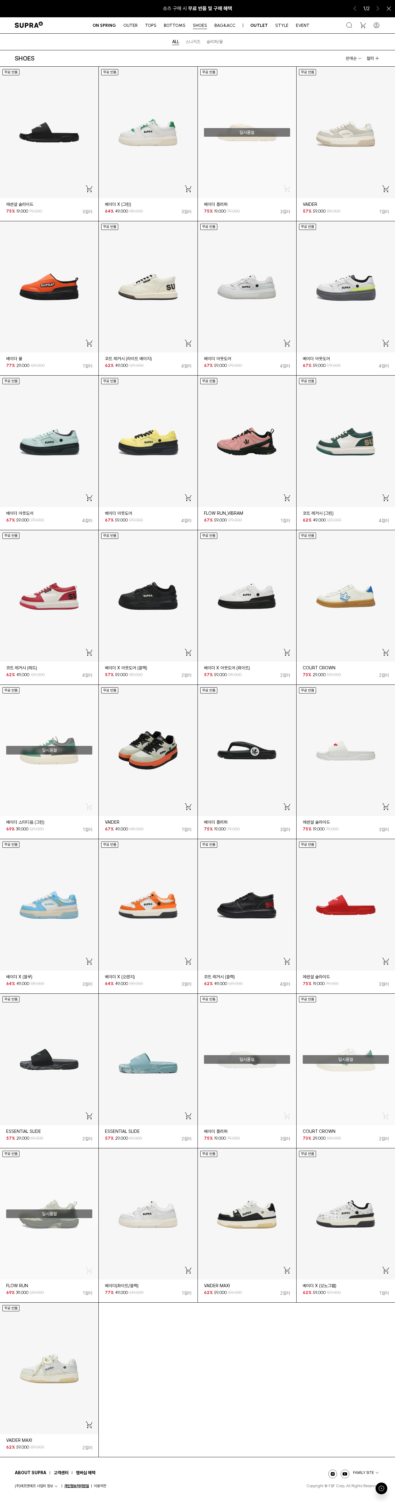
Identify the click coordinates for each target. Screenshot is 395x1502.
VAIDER (310, 204)
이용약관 (100, 1486)
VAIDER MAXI (217, 1285)
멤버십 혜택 (85, 1472)
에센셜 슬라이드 (19, 204)
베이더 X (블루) (19, 976)
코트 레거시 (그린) (318, 513)
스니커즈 (192, 41)
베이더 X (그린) (118, 204)
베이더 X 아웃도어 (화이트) (227, 667)
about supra (30, 1472)
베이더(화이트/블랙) (122, 1285)
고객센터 (61, 1472)
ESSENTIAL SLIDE (23, 1131)
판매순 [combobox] (351, 58)
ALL (175, 41)
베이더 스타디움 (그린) (25, 822)
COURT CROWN (319, 667)
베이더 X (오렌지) (120, 976)
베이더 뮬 (14, 358)
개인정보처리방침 (76, 1486)
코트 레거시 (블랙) (219, 976)
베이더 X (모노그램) (319, 1285)
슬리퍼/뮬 (214, 41)
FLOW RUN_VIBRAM (223, 513)
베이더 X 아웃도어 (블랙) (126, 667)
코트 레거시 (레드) (21, 667)
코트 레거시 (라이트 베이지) (128, 358)
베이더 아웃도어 (217, 358)
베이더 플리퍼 (215, 204)
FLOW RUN (17, 1285)
